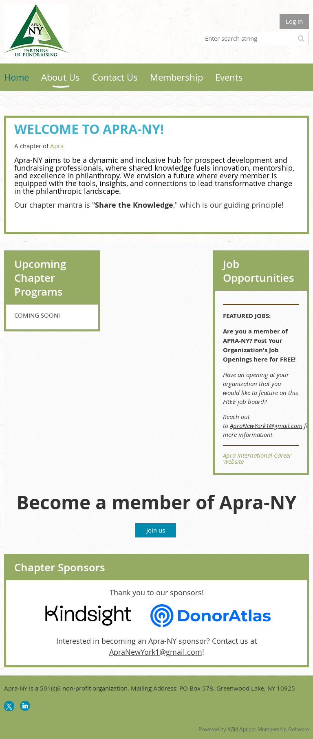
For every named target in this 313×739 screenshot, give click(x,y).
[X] (9, 706)
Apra (57, 146)
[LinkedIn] (25, 706)
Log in (294, 21)
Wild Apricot (242, 729)
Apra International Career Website (257, 458)
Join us (155, 530)
